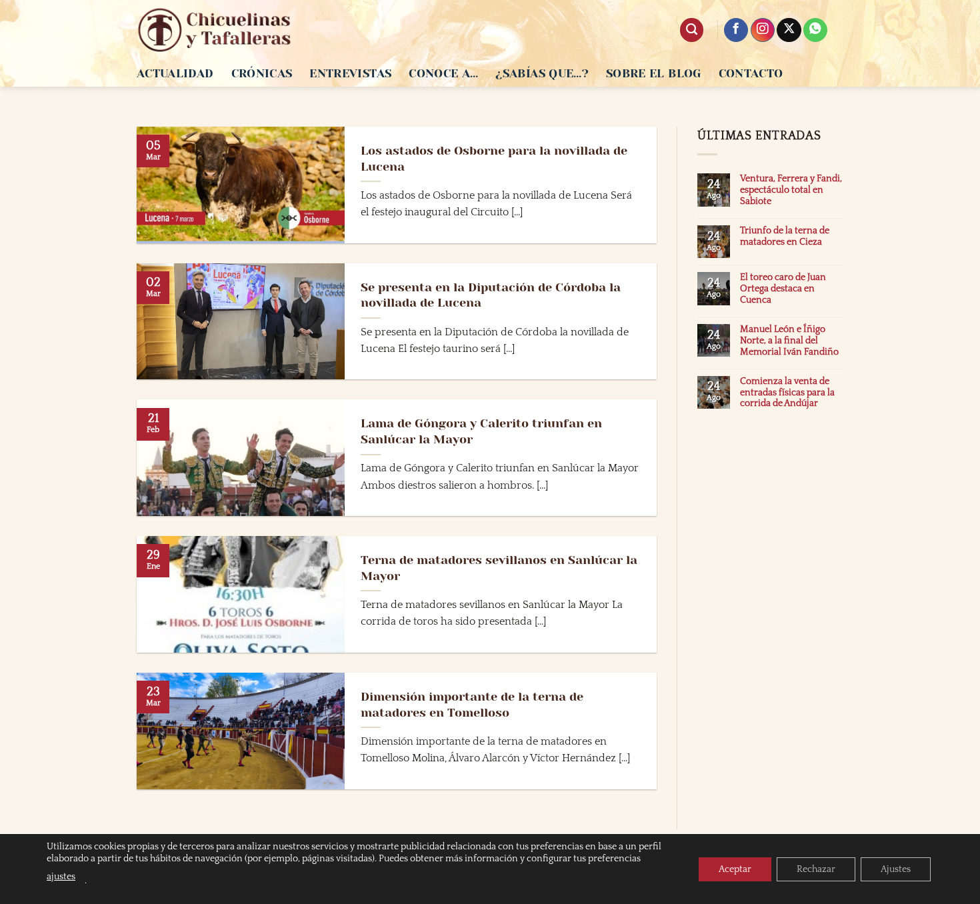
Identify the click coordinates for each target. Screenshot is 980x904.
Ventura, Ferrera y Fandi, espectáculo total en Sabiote (791, 190)
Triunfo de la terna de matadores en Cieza (784, 236)
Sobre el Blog (653, 73)
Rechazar (816, 869)
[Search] (691, 30)
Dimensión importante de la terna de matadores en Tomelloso (472, 704)
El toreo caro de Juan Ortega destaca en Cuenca (783, 288)
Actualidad (175, 73)
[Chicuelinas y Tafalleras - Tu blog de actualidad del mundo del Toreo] (215, 30)
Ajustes (896, 869)
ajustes (61, 876)
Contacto (751, 73)
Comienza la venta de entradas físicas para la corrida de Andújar (787, 392)
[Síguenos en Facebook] (736, 30)
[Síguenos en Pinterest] (815, 30)
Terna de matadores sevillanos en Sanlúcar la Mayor (499, 568)
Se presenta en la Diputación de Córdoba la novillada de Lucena (491, 295)
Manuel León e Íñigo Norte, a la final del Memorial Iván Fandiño (789, 340)
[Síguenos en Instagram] (763, 30)
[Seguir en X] (789, 30)
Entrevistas (350, 73)
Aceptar (735, 869)
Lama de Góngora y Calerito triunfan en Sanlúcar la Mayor (481, 431)
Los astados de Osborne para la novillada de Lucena (494, 158)
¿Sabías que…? (542, 73)
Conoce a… (443, 73)
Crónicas (262, 73)
